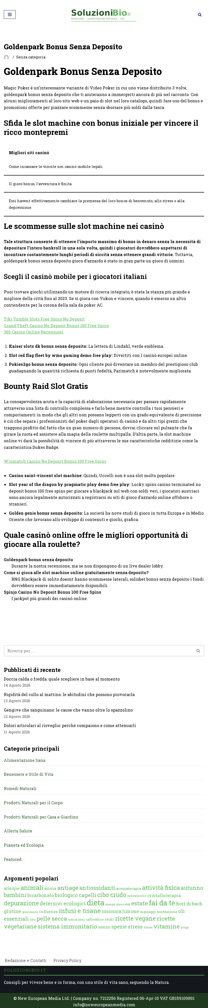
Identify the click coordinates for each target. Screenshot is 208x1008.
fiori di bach (189, 904)
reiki (109, 919)
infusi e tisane (80, 910)
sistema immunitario (67, 926)
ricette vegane (135, 918)
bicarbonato (40, 895)
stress (135, 926)
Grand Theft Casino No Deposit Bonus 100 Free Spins (56, 325)
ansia (50, 888)
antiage (67, 887)
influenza (48, 911)
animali (32, 888)
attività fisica (161, 887)
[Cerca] (200, 15)
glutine (12, 911)
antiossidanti (97, 887)
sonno (104, 927)
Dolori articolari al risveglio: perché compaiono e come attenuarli (70, 725)
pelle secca (52, 918)
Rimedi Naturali (20, 788)
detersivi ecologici (63, 903)
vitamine (166, 926)
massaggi (148, 911)
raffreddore (95, 919)
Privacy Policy (67, 960)
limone (130, 911)
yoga (184, 927)
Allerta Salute (18, 830)
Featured (13, 859)
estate (139, 903)
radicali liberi (76, 919)
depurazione (21, 903)
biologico (66, 895)
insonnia (111, 911)
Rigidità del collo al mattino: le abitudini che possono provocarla (69, 694)
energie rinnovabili (117, 904)
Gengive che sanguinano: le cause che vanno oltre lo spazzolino (68, 710)
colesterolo (136, 895)
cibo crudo (111, 895)
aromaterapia (128, 888)
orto (33, 919)
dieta (95, 902)
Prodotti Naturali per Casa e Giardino (41, 817)
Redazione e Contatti (25, 960)
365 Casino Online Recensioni (33, 332)
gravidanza (30, 912)
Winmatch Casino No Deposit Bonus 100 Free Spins (55, 461)
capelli (87, 895)
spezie (119, 926)
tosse (148, 927)
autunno (192, 887)
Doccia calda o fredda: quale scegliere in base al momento (62, 679)
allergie (12, 888)
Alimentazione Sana (24, 760)
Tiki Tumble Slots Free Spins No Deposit (44, 319)
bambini (15, 895)
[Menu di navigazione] (10, 14)
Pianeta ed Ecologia (24, 845)
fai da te (162, 902)
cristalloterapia (164, 895)
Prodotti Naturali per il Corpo (33, 802)
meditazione (167, 911)
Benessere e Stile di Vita (28, 774)
